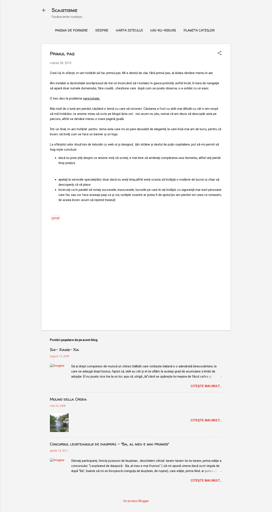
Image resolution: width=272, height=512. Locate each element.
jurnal (55, 218)
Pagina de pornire (71, 30)
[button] (219, 53)
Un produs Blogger (136, 501)
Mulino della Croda (68, 399)
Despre (101, 30)
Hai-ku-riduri (163, 30)
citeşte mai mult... (206, 386)
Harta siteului (129, 30)
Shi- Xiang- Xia (64, 349)
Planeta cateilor (199, 30)
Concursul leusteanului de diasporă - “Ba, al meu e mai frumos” (109, 444)
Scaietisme (64, 10)
